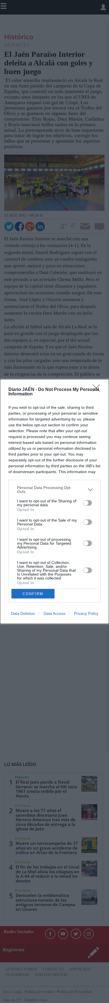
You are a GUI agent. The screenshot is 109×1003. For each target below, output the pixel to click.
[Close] (98, 390)
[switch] (87, 503)
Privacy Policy (86, 613)
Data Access (54, 613)
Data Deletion (23, 613)
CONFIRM (33, 594)
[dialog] (54, 501)
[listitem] (54, 489)
